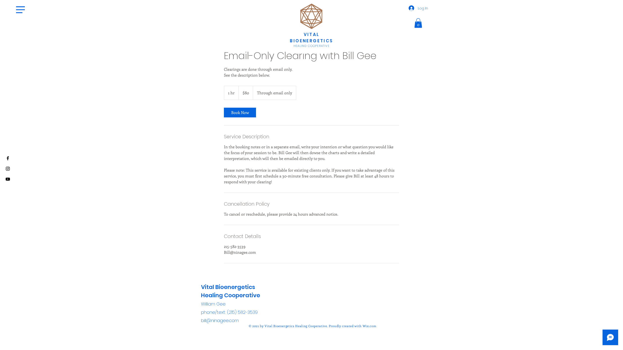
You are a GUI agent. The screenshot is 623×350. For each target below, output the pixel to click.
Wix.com (369, 326)
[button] (20, 9)
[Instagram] (7, 168)
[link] (240, 112)
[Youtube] (7, 179)
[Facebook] (7, 158)
